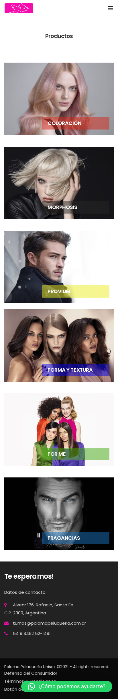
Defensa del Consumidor (30, 673)
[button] (66, 686)
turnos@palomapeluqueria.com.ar (49, 623)
